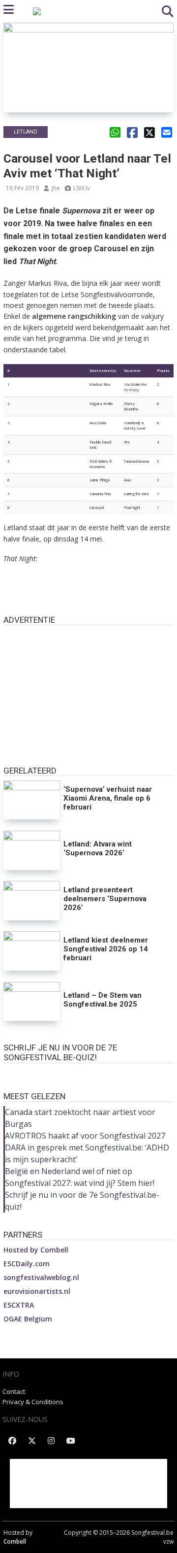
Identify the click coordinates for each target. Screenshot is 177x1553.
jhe (56, 188)
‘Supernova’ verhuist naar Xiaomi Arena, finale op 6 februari (107, 798)
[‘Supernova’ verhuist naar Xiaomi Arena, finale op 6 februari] (31, 800)
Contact (13, 1391)
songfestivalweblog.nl (41, 1277)
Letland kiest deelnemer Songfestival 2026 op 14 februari (105, 949)
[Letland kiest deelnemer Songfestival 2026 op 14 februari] (31, 951)
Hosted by (35, 1249)
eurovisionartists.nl (36, 1291)
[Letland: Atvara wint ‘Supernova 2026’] (31, 850)
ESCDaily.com (26, 1263)
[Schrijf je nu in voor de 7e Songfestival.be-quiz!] (88, 1072)
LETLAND (25, 132)
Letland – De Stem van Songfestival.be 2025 (102, 1000)
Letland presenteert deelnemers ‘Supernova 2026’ (105, 898)
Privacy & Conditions (32, 1401)
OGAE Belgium (27, 1318)
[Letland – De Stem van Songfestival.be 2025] (31, 1001)
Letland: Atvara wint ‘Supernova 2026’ (97, 848)
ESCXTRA (18, 1305)
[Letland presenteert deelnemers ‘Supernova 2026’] (31, 900)
